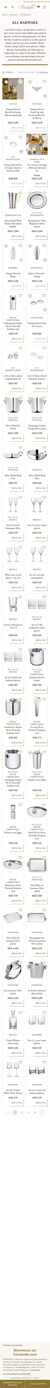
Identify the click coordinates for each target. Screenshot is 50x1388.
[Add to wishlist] (20, 81)
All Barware (26, 14)
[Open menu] (5, 7)
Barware (14, 14)
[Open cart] (44, 7)
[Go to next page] (41, 1112)
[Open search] (13, 7)
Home (5, 14)
